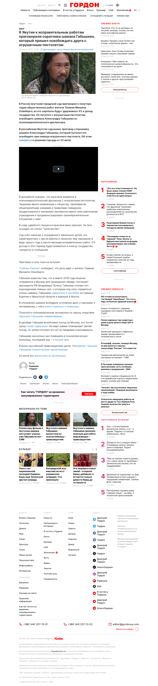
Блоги (90, 10)
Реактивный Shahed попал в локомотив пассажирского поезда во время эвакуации (121, 225)
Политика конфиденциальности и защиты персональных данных (127, 530)
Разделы (47, 513)
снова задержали (37, 326)
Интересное (25, 571)
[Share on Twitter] (40, 377)
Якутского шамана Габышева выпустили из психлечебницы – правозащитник (56, 434)
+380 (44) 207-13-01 (35, 624)
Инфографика (26, 565)
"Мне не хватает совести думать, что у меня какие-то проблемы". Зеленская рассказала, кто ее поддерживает (123, 462)
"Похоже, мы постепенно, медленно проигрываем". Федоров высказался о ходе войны (119, 390)
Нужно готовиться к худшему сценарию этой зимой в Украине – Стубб (117, 310)
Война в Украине (27, 518)
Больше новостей (119, 412)
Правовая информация (25, 599)
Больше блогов (119, 90)
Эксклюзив (123, 10)
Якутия (46, 383)
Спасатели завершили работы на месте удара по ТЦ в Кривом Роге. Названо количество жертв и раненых (118, 403)
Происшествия (26, 560)
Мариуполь (73, 549)
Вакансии (24, 582)
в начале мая (61, 339)
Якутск (55, 383)
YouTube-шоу (50, 573)
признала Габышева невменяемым (40, 316)
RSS (99, 586)
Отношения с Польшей (101, 16)
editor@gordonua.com (126, 624)
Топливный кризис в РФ (41, 16)
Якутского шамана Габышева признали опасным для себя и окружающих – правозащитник (84, 434)
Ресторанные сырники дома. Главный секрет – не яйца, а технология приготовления (121, 493)
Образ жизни (25, 555)
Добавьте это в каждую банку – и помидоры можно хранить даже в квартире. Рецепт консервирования (122, 446)
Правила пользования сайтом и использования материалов (127, 518)
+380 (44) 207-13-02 (80, 624)
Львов (71, 523)
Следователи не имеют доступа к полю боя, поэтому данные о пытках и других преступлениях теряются (119, 78)
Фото (46, 558)
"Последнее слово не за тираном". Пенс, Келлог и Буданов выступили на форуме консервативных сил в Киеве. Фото (122, 241)
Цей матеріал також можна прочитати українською (68, 49)
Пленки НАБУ (123, 16)
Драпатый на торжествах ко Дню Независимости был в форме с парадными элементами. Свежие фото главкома (123, 478)
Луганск (72, 555)
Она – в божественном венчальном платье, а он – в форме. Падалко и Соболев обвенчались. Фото (120, 430)
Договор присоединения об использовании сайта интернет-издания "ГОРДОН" (127, 543)
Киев (70, 518)
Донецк (72, 534)
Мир (30, 23)
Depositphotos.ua (58, 651)
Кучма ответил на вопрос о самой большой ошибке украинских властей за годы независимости (120, 258)
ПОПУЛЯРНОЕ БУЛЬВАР (115, 420)
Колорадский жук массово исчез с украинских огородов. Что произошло (56, 474)
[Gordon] (84, 5)
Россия (23, 383)
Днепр (71, 544)
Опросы (47, 568)
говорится (25, 140)
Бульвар (101, 10)
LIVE (111, 10)
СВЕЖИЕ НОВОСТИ (112, 289)
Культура (23, 544)
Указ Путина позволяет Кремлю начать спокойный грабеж (118, 52)
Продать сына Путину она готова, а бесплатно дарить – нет (118, 42)
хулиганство (35, 383)
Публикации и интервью (46, 10)
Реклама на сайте (27, 593)
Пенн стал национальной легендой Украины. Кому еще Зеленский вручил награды (31, 474)
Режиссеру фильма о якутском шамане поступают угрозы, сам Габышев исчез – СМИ (31, 434)
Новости (25, 10)
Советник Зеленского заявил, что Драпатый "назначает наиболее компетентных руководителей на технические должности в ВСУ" (122, 209)
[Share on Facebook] (35, 377)
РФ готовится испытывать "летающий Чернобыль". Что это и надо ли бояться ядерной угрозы (118, 299)
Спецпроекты (50, 579)
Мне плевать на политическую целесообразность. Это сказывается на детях (119, 64)
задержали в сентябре (65, 292)
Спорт (22, 539)
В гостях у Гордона (73, 10)
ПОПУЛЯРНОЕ (109, 181)
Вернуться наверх (125, 629)
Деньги (22, 528)
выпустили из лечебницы (50, 355)
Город (70, 513)
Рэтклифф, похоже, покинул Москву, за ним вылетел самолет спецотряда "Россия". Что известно (119, 345)
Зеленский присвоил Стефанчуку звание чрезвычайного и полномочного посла (117, 334)
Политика (24, 523)
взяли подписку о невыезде (62, 306)
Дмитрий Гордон (102, 519)
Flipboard (102, 581)
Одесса (71, 528)
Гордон (22, 23)
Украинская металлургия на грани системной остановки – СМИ (117, 356)
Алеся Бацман (105, 567)
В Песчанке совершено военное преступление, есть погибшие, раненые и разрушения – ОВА (117, 366)
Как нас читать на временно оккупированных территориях (28, 610)
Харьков (72, 539)
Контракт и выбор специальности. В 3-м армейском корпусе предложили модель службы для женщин (119, 378)
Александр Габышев (70, 383)
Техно (22, 549)
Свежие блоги (110, 23)
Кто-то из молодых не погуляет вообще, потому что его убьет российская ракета (117, 30)
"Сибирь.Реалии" (29, 268)
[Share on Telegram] (46, 377)
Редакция (24, 588)
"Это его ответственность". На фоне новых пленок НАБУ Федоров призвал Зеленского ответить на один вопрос (122, 192)
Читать (88, 393)
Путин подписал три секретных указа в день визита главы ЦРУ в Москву (117, 322)
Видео (47, 563)
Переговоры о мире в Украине (71, 16)
